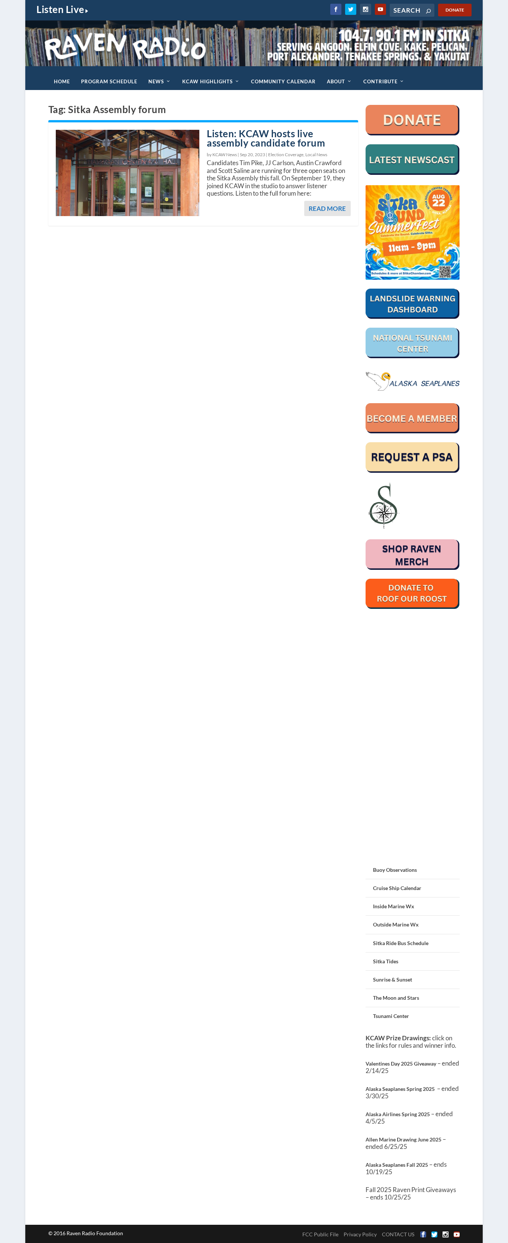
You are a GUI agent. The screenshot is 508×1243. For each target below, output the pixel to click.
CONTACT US (398, 1234)
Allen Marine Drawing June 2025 (403, 1139)
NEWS (156, 81)
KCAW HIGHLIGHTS (207, 81)
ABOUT (336, 81)
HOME (62, 81)
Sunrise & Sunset (392, 979)
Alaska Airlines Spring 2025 (398, 1114)
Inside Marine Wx (393, 906)
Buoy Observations (395, 870)
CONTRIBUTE (380, 81)
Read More (327, 208)
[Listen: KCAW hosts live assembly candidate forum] (127, 173)
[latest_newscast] (413, 173)
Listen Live (60, 9)
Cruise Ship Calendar (397, 888)
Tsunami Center (391, 1016)
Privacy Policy (360, 1234)
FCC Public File (320, 1234)
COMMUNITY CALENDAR (283, 81)
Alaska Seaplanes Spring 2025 (400, 1089)
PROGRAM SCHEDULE (109, 81)
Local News (316, 154)
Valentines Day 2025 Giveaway (401, 1063)
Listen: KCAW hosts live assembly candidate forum (266, 138)
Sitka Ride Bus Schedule (400, 943)
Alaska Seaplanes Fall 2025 (397, 1165)
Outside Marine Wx (396, 924)
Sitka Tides (385, 961)
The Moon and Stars (396, 998)
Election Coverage (285, 154)
